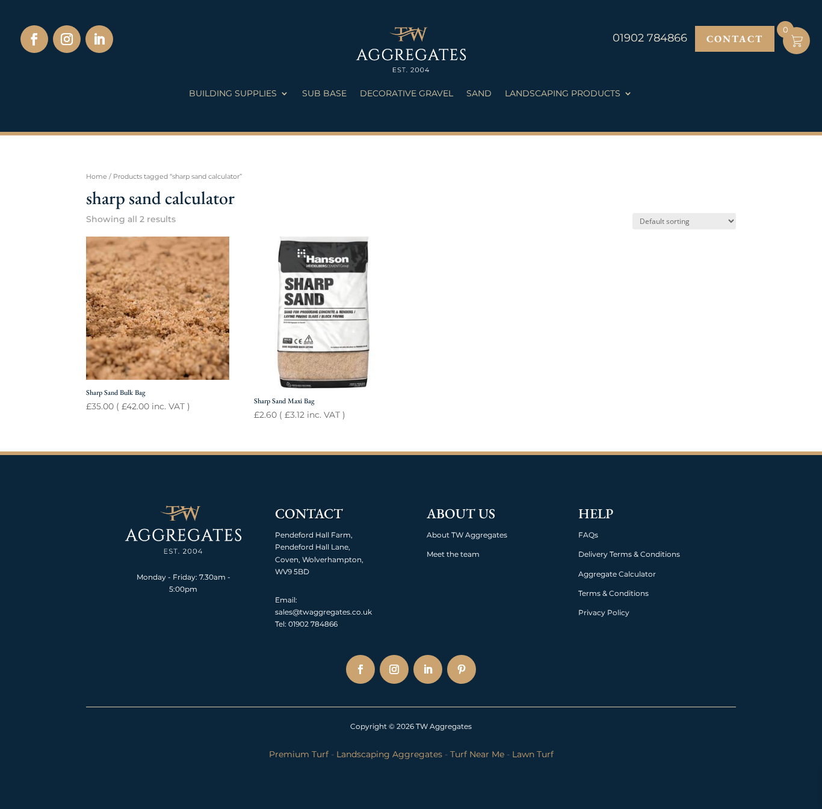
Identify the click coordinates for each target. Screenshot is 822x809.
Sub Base (324, 94)
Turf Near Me (477, 754)
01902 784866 (312, 623)
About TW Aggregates (467, 534)
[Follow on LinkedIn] (99, 39)
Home (96, 176)
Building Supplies (233, 94)
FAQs (588, 534)
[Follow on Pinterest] (461, 669)
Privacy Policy (603, 612)
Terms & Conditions (613, 593)
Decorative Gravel (406, 94)
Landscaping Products (562, 94)
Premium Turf (299, 754)
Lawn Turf (533, 754)
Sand (479, 94)
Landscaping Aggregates (389, 754)
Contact (734, 39)
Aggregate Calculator (617, 573)
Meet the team (453, 554)
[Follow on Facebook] (34, 39)
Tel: (280, 623)
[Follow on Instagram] (67, 39)
